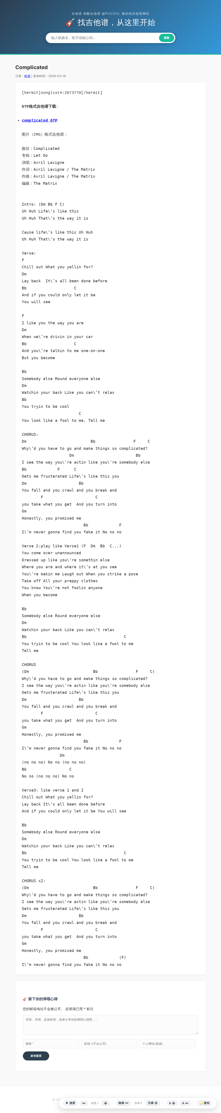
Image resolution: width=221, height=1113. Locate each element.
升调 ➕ (153, 1103)
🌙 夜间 (205, 1103)
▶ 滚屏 (70, 1103)
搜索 (166, 37)
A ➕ (172, 1103)
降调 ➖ (123, 1103)
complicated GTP (39, 120)
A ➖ (185, 1103)
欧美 (27, 76)
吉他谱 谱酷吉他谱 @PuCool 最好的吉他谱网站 (110, 13)
